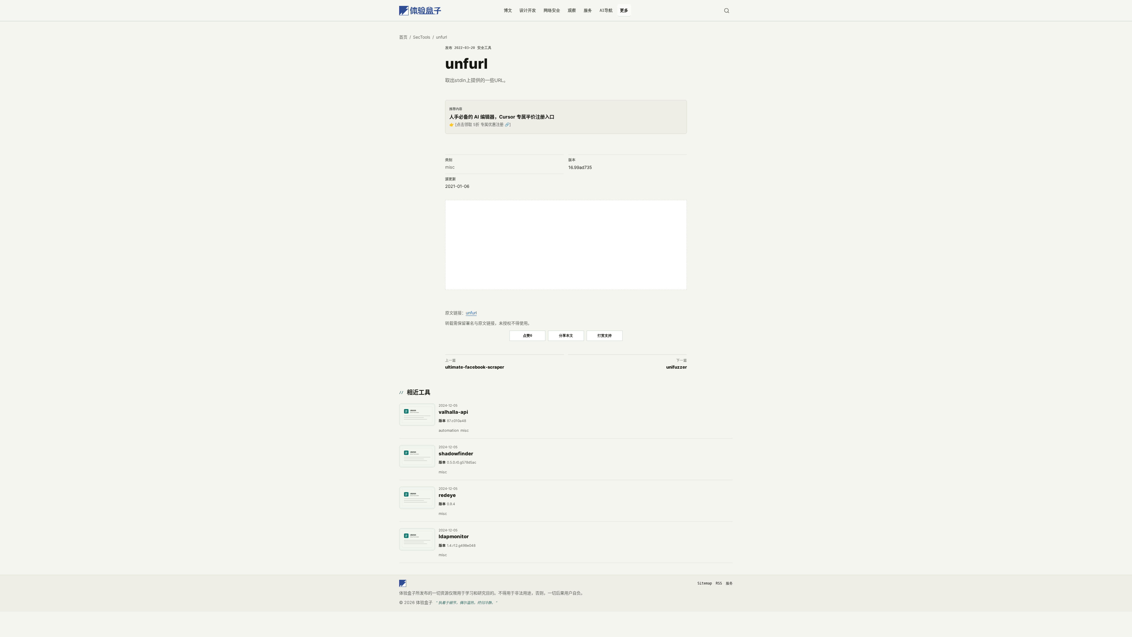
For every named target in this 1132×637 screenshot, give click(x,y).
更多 (624, 10)
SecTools (421, 37)
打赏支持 (605, 335)
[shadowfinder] (417, 456)
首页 (403, 37)
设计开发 (527, 10)
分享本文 (566, 335)
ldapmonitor (454, 536)
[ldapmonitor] (417, 539)
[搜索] (726, 10)
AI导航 (606, 10)
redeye (447, 495)
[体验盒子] (420, 10)
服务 (588, 10)
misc (450, 167)
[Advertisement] (566, 245)
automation (449, 430)
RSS (719, 583)
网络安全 (552, 10)
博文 (508, 10)
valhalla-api (453, 412)
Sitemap (704, 583)
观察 (572, 10)
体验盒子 (424, 602)
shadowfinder (456, 454)
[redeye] (417, 498)
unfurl (471, 312)
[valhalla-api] (417, 414)
